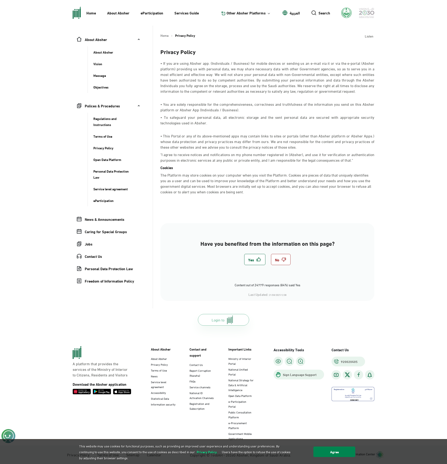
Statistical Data (160, 398)
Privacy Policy (159, 364)
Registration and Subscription (199, 406)
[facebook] (358, 375)
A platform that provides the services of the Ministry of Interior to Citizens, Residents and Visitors (100, 369)
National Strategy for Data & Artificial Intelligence (241, 384)
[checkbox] (254, 259)
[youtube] (336, 375)
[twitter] (347, 375)
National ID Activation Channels (202, 395)
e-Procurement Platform (237, 425)
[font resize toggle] (289, 361)
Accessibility (158, 392)
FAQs (193, 381)
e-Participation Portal (237, 404)
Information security (163, 404)
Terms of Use (159, 370)
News (154, 376)
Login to (218, 319)
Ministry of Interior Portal (239, 361)
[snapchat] (369, 375)
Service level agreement (158, 384)
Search (324, 13)
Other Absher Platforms (246, 13)
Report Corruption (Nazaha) (200, 373)
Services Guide (186, 12)
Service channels (200, 386)
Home (91, 12)
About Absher (118, 12)
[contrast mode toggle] (278, 361)
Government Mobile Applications (240, 436)
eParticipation (152, 12)
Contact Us (196, 364)
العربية (295, 13)
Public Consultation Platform (239, 414)
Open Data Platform (240, 395)
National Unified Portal (238, 372)
